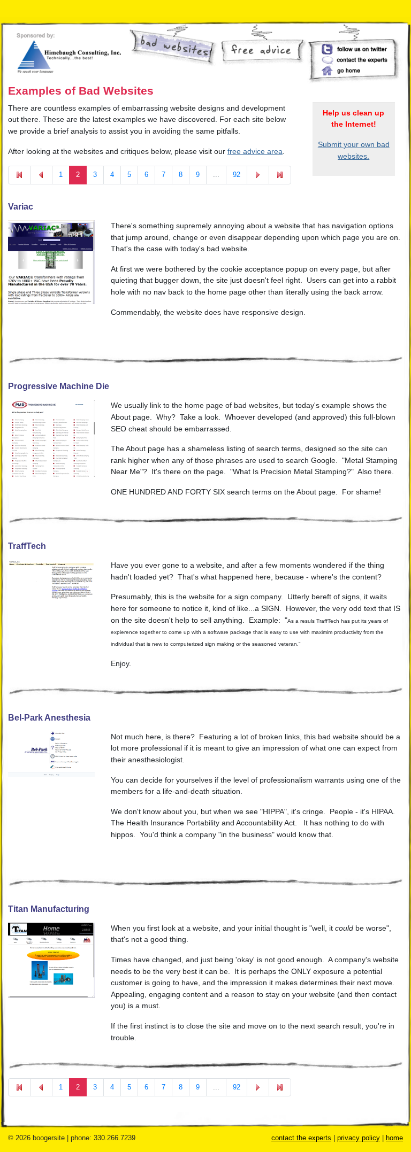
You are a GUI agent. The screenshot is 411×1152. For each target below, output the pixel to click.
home (394, 1138)
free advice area (255, 151)
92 (236, 175)
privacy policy (358, 1138)
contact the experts (301, 1138)
